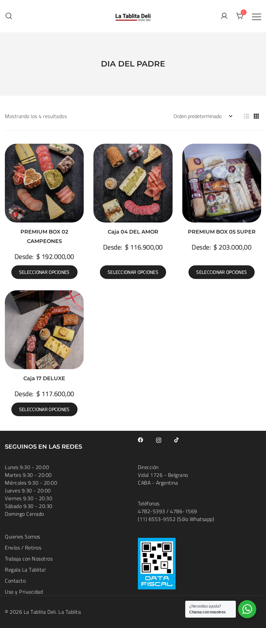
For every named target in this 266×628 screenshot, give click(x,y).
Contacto (15, 581)
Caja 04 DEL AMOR (133, 232)
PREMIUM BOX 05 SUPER (222, 232)
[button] (246, 116)
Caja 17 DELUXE (44, 378)
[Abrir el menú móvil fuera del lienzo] (256, 16)
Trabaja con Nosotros (29, 558)
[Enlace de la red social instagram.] (158, 439)
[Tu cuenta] (224, 16)
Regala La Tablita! (25, 569)
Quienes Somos (22, 536)
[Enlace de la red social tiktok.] (176, 439)
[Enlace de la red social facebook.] (140, 439)
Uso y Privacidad (24, 592)
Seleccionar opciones (44, 272)
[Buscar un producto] (9, 16)
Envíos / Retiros (23, 547)
